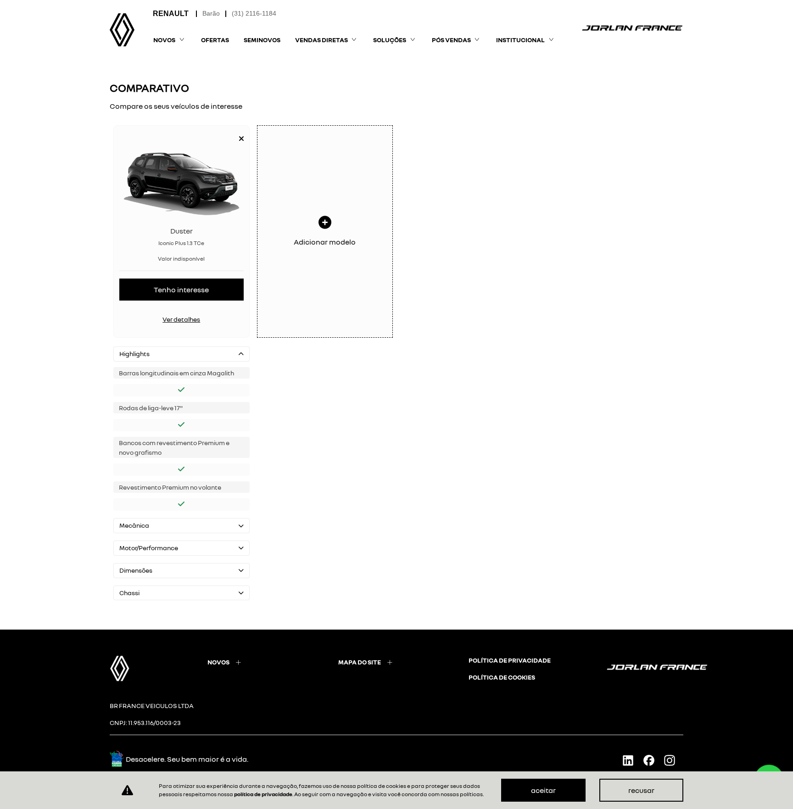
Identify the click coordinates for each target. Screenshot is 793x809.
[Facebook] (652, 760)
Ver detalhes (181, 319)
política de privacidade (510, 660)
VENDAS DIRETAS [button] (321, 40)
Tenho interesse (181, 289)
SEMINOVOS (262, 40)
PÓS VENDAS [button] (451, 40)
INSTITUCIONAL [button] (520, 40)
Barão (211, 13)
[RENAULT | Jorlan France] (122, 29)
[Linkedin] (631, 760)
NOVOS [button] (164, 40)
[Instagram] (673, 760)
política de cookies (502, 677)
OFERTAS (215, 40)
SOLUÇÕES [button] (389, 40)
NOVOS (218, 662)
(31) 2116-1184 (254, 13)
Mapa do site (359, 662)
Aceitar (543, 790)
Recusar (641, 790)
